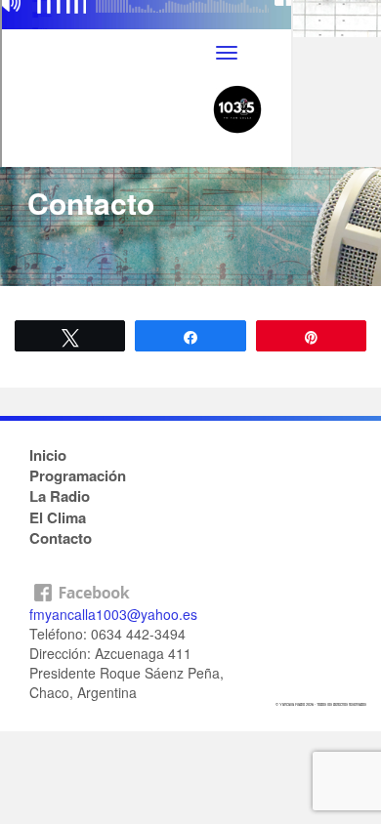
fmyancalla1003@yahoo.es (113, 614)
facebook (190, 588)
